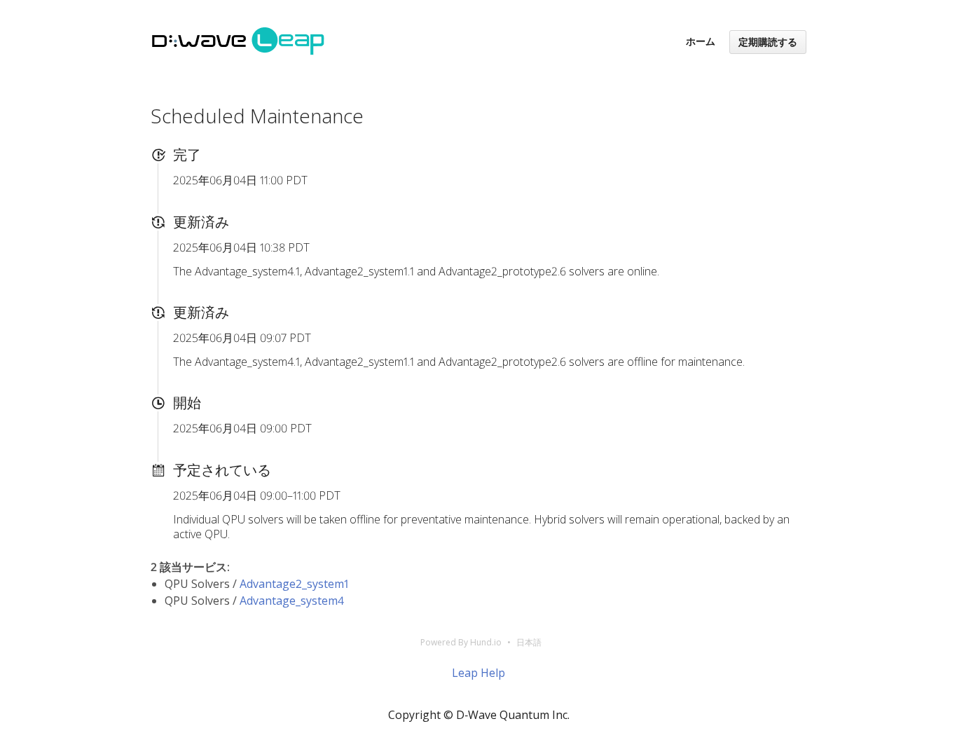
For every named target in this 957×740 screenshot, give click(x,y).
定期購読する (767, 41)
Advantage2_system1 (294, 583)
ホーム (700, 41)
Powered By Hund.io (461, 642)
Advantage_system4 (292, 600)
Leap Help (478, 672)
